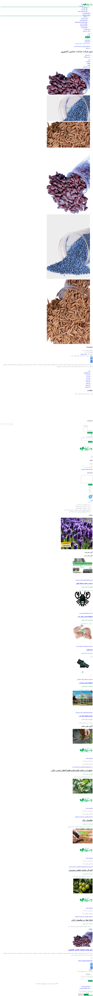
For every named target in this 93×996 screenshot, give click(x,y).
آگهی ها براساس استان (82, 11)
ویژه (89, 60)
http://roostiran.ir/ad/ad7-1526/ (85, 961)
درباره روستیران (87, 29)
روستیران (43, 983)
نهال (76, 817)
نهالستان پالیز (87, 820)
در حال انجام (81, 994)
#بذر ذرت (88, 378)
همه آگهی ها (84, 8)
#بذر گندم (88, 383)
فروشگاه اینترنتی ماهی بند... (85, 617)
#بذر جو (88, 376)
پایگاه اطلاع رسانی (86, 13)
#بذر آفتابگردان (87, 373)
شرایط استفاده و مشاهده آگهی (81, 22)
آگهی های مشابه (86, 67)
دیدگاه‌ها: (90, 431)
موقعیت (88, 63)
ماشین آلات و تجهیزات (80, 580)
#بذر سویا (88, 380)
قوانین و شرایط (84, 18)
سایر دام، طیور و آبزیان (81, 646)
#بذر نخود (88, 385)
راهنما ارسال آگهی (83, 25)
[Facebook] (46, 358)
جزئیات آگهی (87, 42)
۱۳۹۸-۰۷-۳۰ (87, 55)
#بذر (89, 371)
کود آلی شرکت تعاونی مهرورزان (80, 870)
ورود (89, 34)
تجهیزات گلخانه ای (88, 580)
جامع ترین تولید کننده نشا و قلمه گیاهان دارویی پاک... (71, 770)
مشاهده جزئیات (89, 758)
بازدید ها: (87, 57)
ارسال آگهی (87, 37)
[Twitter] (46, 360)
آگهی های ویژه (84, 9)
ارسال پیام (90, 484)
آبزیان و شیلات (89, 613)
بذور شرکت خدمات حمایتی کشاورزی (82, 43)
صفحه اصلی (87, 40)
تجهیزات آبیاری (89, 679)
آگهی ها (81, 6)
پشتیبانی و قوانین (86, 15)
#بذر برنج (88, 374)
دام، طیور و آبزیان (83, 613)
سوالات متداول (84, 27)
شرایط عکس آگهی (83, 20)
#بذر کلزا (88, 382)
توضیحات (88, 61)
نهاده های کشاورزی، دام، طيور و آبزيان (82, 46)
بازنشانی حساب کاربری (88, 994)
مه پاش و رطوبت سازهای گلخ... (84, 583)
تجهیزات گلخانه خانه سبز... (85, 716)
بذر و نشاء (88, 48)
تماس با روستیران (86, 31)
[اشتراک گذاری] (46, 362)
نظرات (88, 65)
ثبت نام (88, 35)
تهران (91, 500)
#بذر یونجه (87, 387)
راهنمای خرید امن (83, 24)
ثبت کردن (90, 981)
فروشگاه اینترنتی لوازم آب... (85, 683)
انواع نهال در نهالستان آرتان (81, 920)
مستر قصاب (89, 650)
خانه (82, 4)
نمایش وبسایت (83, 354)
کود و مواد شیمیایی (88, 866)
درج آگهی (85, 17)
